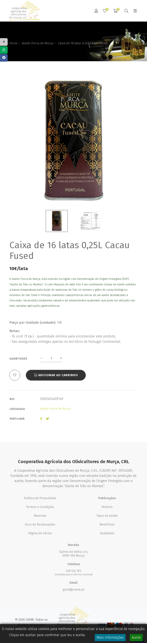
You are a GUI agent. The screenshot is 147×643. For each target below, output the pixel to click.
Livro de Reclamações (40, 524)
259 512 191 (73, 571)
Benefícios (107, 524)
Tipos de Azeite (107, 515)
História (107, 507)
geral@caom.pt (73, 589)
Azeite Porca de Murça (37, 43)
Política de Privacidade (40, 498)
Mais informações (110, 637)
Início (13, 43)
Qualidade (107, 533)
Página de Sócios (40, 533)
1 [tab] (71, 195)
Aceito (136, 637)
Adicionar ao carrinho (57, 375)
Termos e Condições (40, 507)
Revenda (40, 515)
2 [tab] (76, 195)
